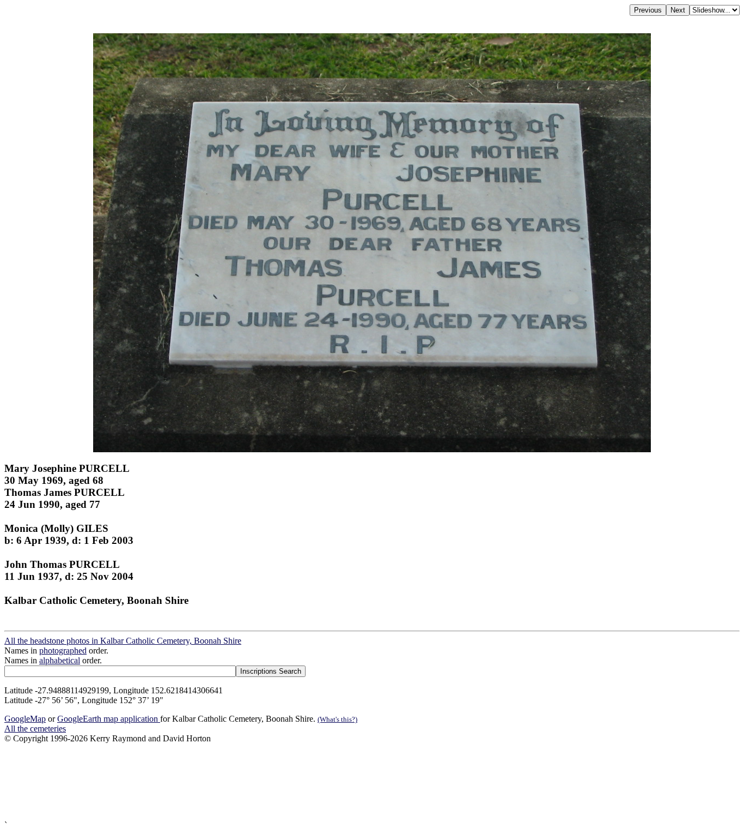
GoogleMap (25, 718)
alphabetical (59, 660)
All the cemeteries (35, 728)
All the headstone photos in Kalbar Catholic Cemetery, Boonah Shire (122, 640)
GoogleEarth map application (108, 718)
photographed (63, 650)
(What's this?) (337, 719)
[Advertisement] (331, 782)
